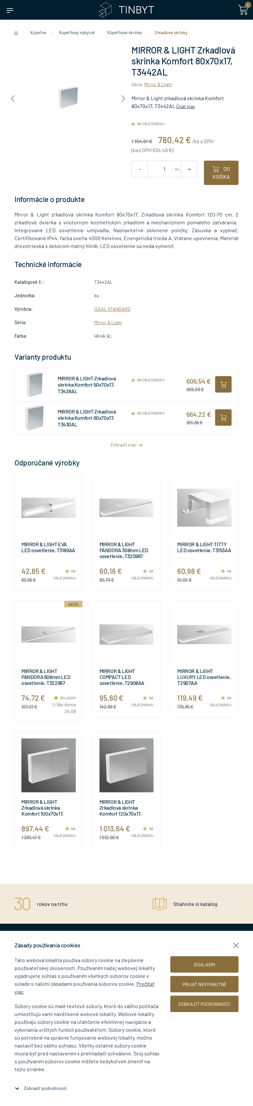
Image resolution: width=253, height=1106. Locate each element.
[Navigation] (13, 98)
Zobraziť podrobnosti (45, 1088)
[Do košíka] (223, 384)
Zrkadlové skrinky (171, 32)
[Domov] (16, 32)
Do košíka (221, 173)
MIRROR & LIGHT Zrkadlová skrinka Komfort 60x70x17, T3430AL (87, 417)
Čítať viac (185, 106)
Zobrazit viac (123, 444)
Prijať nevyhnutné (204, 984)
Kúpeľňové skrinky (124, 32)
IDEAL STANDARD (112, 309)
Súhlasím (204, 964)
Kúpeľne (38, 32)
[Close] (235, 945)
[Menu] (10, 10)
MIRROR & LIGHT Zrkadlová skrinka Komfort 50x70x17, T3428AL (87, 384)
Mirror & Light (158, 84)
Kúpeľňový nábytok (77, 32)
